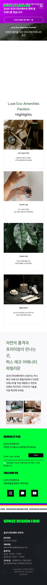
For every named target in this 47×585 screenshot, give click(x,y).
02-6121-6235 (10, 541)
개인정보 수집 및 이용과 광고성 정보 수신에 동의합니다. (22, 464)
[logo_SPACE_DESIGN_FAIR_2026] (16, 5)
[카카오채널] (22, 493)
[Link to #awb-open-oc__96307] (41, 6)
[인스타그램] (10, 493)
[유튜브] (34, 493)
